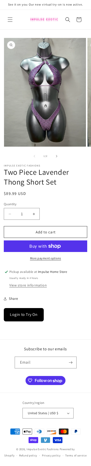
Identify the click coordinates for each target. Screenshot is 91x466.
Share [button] (13, 298)
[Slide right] (56, 156)
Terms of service (75, 455)
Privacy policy (51, 455)
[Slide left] (34, 156)
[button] (10, 19)
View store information (28, 285)
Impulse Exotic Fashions (43, 449)
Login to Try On (24, 314)
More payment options (45, 258)
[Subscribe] (70, 362)
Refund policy (28, 455)
